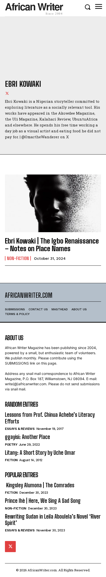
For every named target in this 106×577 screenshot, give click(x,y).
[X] (7, 93)
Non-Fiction (18, 258)
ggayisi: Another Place (27, 437)
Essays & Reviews (20, 429)
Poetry (11, 444)
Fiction (11, 460)
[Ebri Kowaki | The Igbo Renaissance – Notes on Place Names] (53, 203)
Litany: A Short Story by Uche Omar (40, 452)
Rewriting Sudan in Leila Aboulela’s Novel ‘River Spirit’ (53, 519)
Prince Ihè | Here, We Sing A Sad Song (43, 500)
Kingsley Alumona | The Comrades (39, 485)
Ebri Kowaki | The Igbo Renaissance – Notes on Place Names (52, 245)
